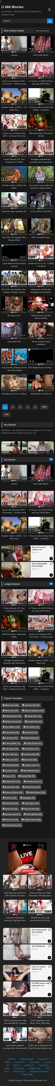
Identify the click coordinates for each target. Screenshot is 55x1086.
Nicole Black (12, 787)
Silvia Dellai (11, 803)
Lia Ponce (11, 770)
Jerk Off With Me (38, 946)
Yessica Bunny (13, 825)
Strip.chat (5, 452)
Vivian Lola (11, 819)
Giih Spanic (11, 749)
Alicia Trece (11, 705)
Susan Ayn (11, 809)
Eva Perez (11, 738)
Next (44, 407)
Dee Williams (12, 727)
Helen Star (11, 754)
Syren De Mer (31, 809)
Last (6, 414)
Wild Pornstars (27, 1059)
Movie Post (20, 1062)
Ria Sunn (10, 798)
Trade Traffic (27, 1074)
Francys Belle (12, 743)
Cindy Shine (34, 716)
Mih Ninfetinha (31, 770)
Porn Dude (34, 1062)
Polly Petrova (32, 787)
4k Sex (17, 1065)
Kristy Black (11, 765)
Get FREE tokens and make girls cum (40, 984)
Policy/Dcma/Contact (39, 1071)
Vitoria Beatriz (34, 814)
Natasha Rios (12, 781)
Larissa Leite (32, 765)
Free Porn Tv (19, 1071)
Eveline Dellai (31, 738)
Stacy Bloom (32, 803)
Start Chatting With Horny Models (38, 450)
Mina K (10, 776)
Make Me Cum (7, 450)
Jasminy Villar (31, 754)
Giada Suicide (34, 743)
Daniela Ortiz (35, 721)
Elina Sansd (12, 732)
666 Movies (13, 7)
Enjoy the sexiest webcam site (39, 548)
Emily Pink (31, 732)
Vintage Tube (34, 1068)
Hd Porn (12, 1059)
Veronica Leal (12, 814)
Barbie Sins (11, 710)
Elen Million (32, 727)
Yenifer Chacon (32, 819)
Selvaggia (29, 798)
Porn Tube (19, 1068)
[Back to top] (47, 1079)
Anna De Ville (32, 705)
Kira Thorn (30, 760)
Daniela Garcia (13, 721)
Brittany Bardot (13, 716)
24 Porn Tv (30, 1065)
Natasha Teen (33, 781)
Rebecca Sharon (14, 792)
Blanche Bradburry (34, 710)
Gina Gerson (32, 749)
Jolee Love (11, 760)
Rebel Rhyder (37, 792)
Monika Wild (28, 776)
